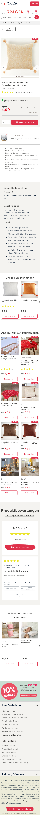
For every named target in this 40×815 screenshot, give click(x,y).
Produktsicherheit (10, 749)
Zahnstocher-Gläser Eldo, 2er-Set (9, 483)
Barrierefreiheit (9, 752)
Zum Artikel (10, 316)
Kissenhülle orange (29, 300)
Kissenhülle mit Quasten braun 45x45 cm (10, 443)
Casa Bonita (26, 357)
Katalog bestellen (10, 724)
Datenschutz (34, 813)
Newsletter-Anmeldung (12, 731)
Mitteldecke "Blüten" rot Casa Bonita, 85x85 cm (29, 362)
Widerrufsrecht (8, 745)
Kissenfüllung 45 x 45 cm (9, 301)
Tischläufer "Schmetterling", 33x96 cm (9, 358)
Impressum (5, 813)
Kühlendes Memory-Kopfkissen (29, 642)
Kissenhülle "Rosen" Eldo (10, 645)
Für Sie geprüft (17, 135)
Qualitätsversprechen (12, 759)
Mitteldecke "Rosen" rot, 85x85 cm (9, 404)
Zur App (34, 4)
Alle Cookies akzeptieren (20, 809)
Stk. (3, 118)
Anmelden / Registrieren (13, 714)
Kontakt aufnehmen (11, 728)
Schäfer (24, 479)
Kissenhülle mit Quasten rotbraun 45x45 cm (30, 444)
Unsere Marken (9, 756)
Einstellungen (25, 813)
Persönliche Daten (10, 721)
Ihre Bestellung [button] (11, 705)
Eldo (23, 404)
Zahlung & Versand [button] (14, 774)
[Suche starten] (36, 17)
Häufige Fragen (9, 711)
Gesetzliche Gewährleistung (15, 762)
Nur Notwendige (15, 813)
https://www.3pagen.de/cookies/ (26, 801)
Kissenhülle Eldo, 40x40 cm (28, 408)
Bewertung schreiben (20, 547)
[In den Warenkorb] (24, 119)
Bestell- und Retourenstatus (14, 718)
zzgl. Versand (33, 112)
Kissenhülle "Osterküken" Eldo (30, 483)
